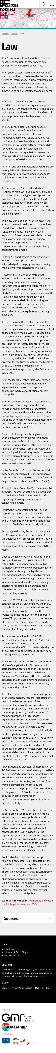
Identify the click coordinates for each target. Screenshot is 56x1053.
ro (42, 987)
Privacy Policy (17, 987)
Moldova (5, 33)
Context (14, 33)
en (36, 987)
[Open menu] (52, 4)
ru (47, 987)
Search (29, 987)
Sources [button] (11, 918)
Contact (5, 987)
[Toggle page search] (43, 4)
